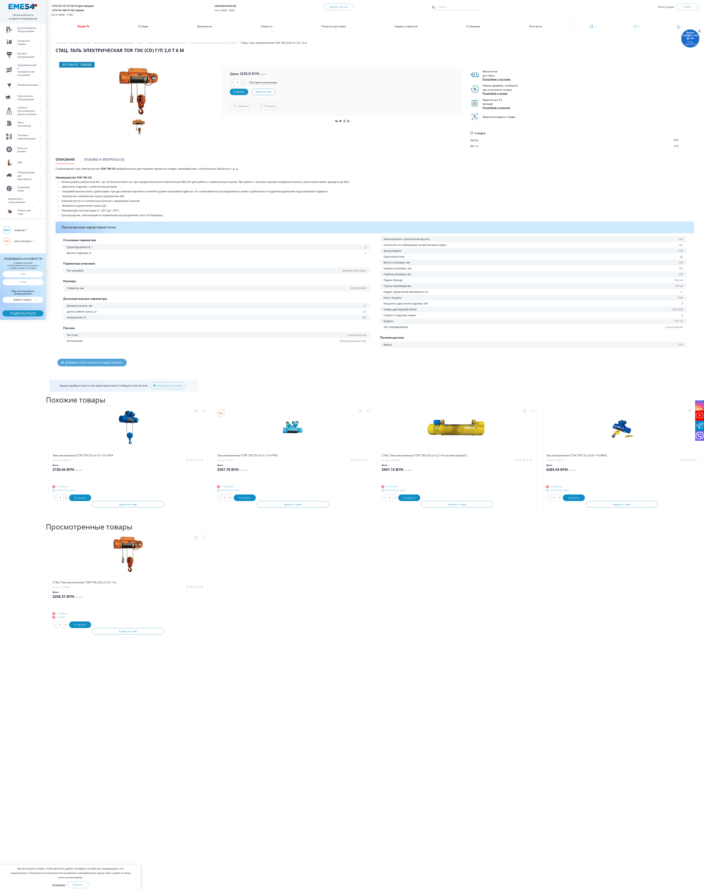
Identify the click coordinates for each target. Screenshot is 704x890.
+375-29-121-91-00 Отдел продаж (72, 6)
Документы (204, 26)
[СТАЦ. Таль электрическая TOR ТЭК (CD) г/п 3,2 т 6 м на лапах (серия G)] (457, 431)
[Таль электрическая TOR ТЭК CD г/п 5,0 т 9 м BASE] (621, 431)
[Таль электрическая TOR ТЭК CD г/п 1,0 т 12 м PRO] (292, 431)
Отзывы (143, 26)
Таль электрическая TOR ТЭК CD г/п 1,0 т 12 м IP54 (82, 455)
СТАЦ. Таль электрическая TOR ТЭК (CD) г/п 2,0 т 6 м (84, 582)
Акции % (83, 26)
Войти (687, 7)
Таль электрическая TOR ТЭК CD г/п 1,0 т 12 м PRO (247, 455)
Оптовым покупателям (263, 82)
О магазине (473, 26)
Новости (266, 26)
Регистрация (666, 7)
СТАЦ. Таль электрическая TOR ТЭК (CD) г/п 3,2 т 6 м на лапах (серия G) (424, 455)
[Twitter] (340, 121)
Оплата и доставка (333, 26)
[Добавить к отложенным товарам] (204, 411)
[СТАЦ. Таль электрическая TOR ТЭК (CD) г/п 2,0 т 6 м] (128, 558)
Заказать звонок (338, 7)
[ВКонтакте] (336, 121)
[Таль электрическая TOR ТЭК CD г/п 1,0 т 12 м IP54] (128, 431)
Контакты (535, 26)
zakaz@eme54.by (225, 6)
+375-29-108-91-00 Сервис (67, 10)
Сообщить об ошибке (170, 385)
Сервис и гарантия (406, 26)
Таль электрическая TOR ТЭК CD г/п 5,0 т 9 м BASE (576, 455)
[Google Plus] (348, 121)
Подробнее (58, 885)
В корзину (80, 497)
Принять (78, 884)
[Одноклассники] (344, 121)
